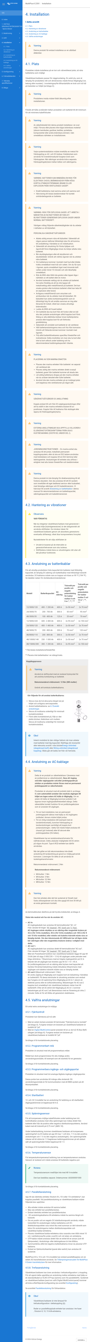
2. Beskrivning (7, 33)
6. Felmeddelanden (8, 76)
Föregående (31, 1328)
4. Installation (7, 42)
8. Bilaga (5, 88)
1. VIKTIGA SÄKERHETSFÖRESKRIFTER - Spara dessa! (12, 26)
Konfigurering (71, 1283)
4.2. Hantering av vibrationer (9, 51)
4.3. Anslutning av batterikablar (9, 56)
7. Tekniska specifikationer (7, 82)
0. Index (5, 19)
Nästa (84, 1328)
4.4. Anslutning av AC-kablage (11, 61)
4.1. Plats (7, 46)
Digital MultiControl (42, 1030)
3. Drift (4, 38)
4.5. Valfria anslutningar (8, 67)
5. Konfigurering (7, 72)
